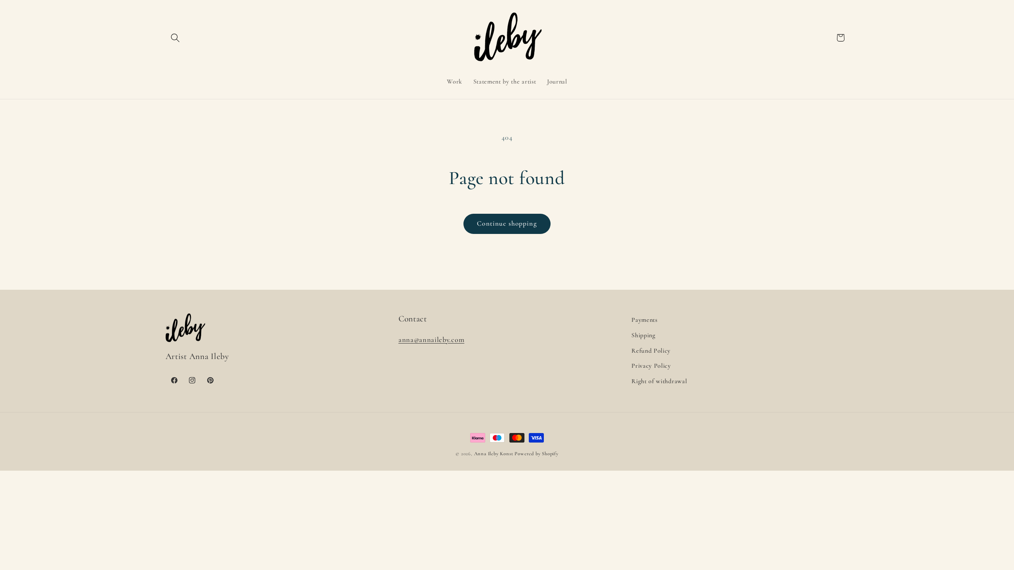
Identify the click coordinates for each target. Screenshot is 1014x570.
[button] (176, 38)
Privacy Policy (651, 366)
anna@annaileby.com (431, 339)
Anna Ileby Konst (493, 453)
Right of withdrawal (659, 381)
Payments (644, 320)
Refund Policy (651, 351)
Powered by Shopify (536, 453)
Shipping (643, 335)
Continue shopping (507, 223)
